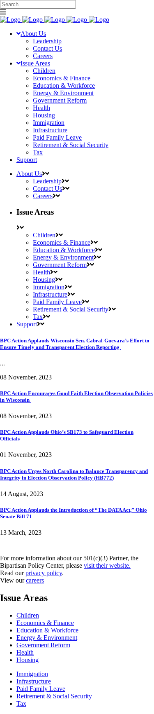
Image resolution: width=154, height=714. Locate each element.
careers (35, 580)
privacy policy (43, 572)
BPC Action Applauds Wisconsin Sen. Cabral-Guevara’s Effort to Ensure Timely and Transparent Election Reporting (74, 343)
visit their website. (107, 565)
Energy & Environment (46, 637)
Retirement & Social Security (54, 696)
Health (25, 652)
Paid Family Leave (40, 688)
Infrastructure (33, 681)
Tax (21, 703)
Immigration (32, 673)
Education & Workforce (47, 630)
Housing (27, 659)
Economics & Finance (45, 622)
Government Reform (43, 644)
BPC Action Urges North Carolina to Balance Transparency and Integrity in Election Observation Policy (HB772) (74, 474)
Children (27, 615)
